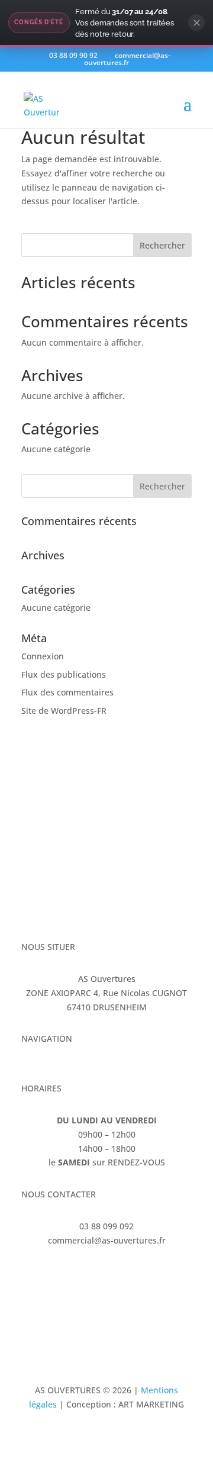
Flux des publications (63, 674)
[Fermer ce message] (196, 22)
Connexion (42, 656)
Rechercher (162, 245)
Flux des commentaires (67, 692)
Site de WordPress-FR (63, 710)
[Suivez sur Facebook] (30, 1274)
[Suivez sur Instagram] (54, 1274)
